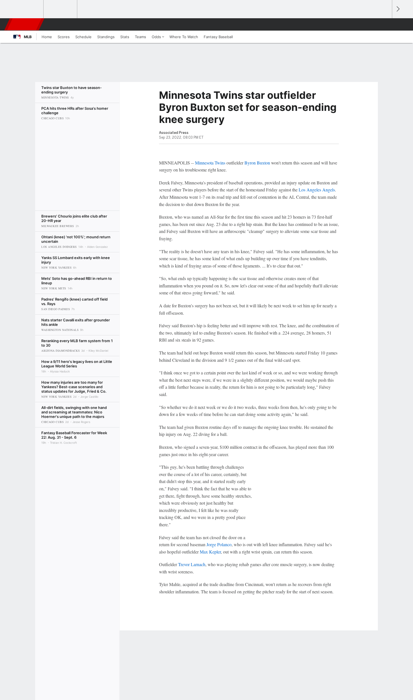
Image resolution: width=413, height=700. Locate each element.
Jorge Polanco (219, 544)
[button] (385, 24)
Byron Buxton (257, 163)
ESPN (24, 24)
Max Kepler (210, 552)
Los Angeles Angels (317, 190)
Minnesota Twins (210, 163)
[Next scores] (397, 9)
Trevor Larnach (191, 564)
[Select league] (27, 9)
